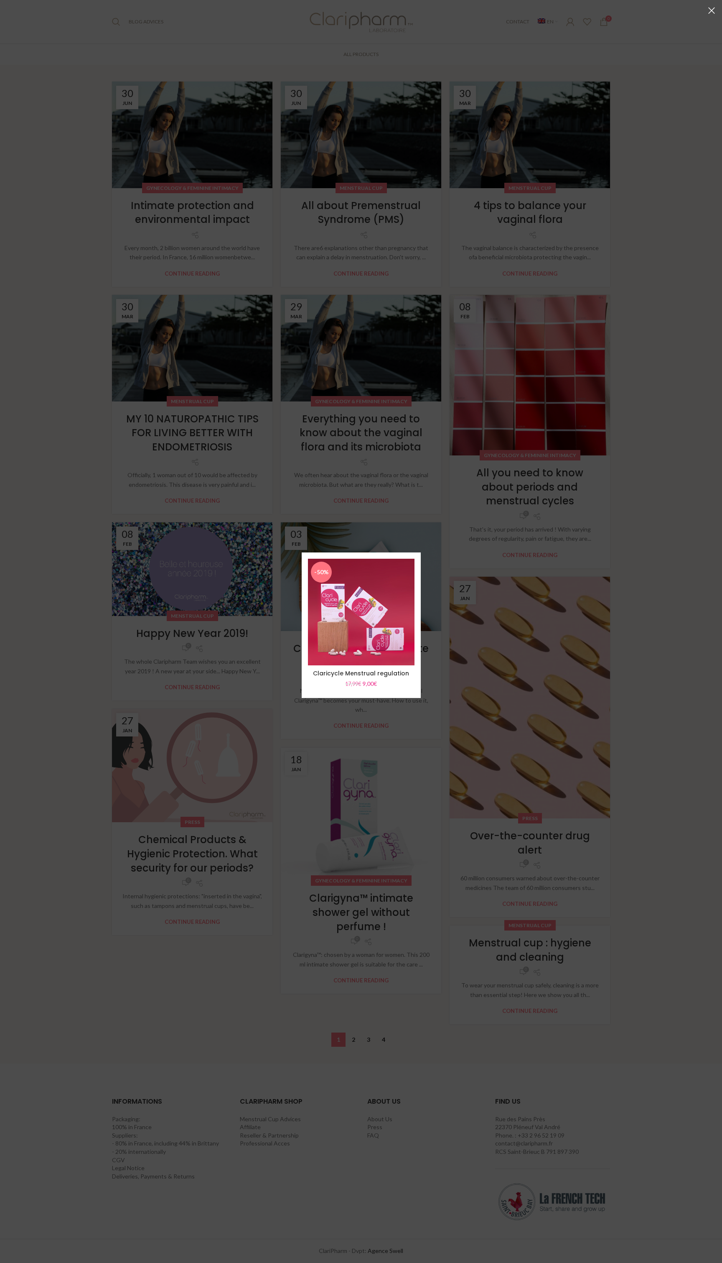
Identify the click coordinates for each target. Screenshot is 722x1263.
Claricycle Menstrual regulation (361, 673)
